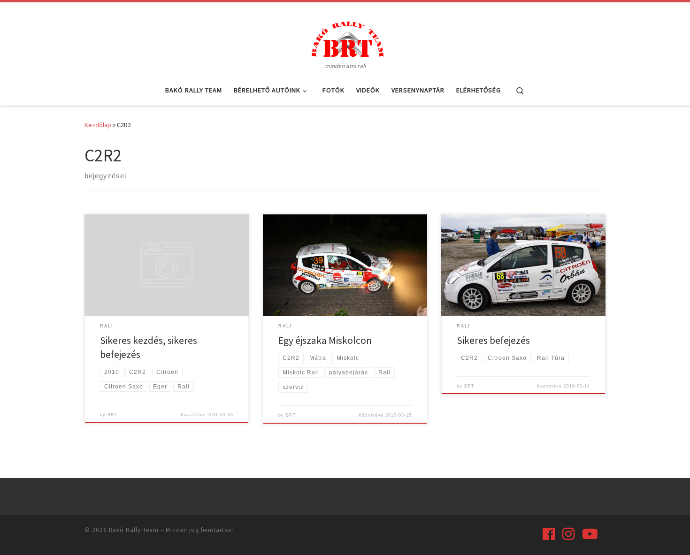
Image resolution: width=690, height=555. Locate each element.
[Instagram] (568, 534)
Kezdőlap (97, 125)
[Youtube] (590, 534)
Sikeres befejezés (493, 340)
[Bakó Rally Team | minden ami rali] (345, 37)
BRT (112, 414)
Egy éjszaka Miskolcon (325, 340)
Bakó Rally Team (134, 530)
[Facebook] (549, 534)
